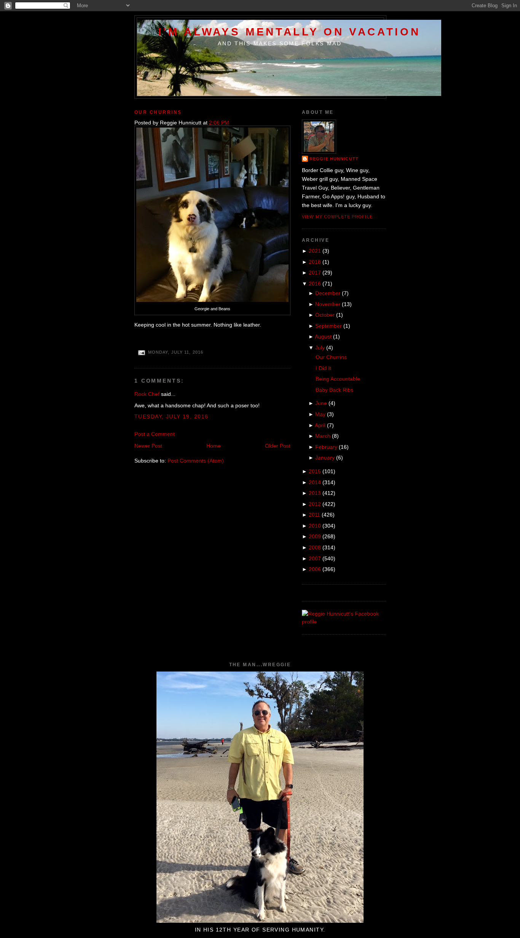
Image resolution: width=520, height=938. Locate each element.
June (321, 403)
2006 (315, 569)
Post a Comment (154, 434)
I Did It (323, 368)
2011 (314, 515)
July (320, 348)
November (327, 304)
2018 (315, 262)
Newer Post (148, 446)
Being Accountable (338, 379)
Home (213, 446)
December (327, 293)
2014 (315, 482)
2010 (315, 526)
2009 (315, 536)
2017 (315, 273)
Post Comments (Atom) (195, 461)
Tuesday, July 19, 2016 (171, 416)
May (320, 414)
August (323, 336)
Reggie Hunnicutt (334, 158)
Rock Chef (147, 394)
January (325, 458)
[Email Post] (141, 352)
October (325, 315)
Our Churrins (158, 112)
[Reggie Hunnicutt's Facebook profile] (344, 622)
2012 (315, 504)
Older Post (277, 446)
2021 (315, 251)
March (322, 436)
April (320, 425)
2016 (315, 284)
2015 (315, 471)
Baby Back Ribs (334, 390)
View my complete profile (337, 216)
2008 (315, 547)
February (326, 447)
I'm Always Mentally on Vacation (289, 32)
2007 (315, 558)
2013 (315, 493)
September (328, 326)
